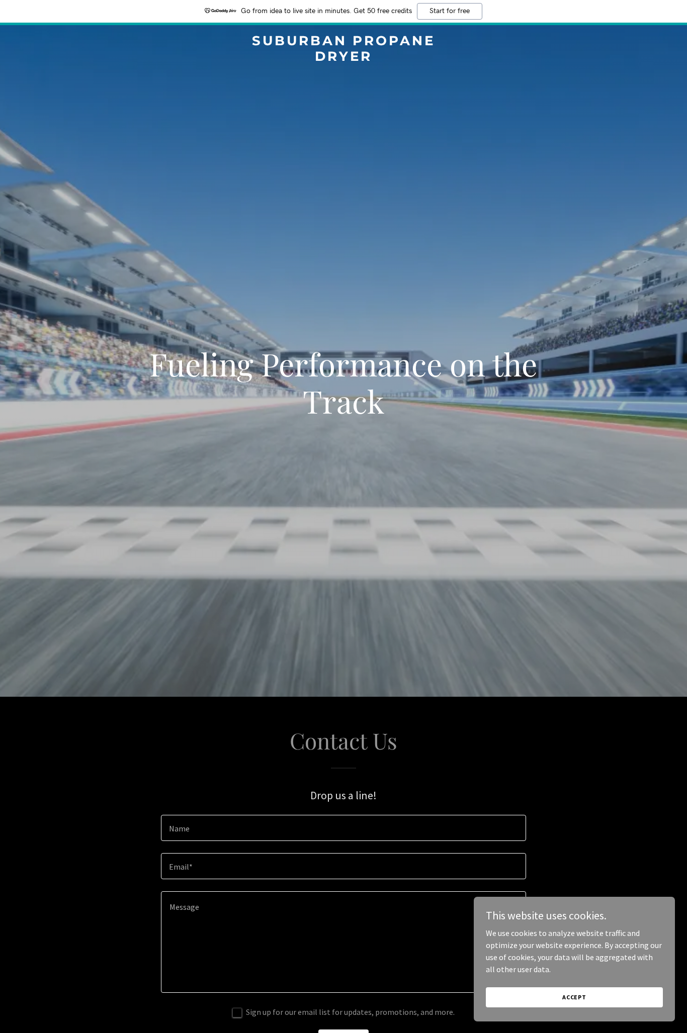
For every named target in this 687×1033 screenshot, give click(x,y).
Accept (574, 997)
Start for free (450, 11)
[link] (343, 58)
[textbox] (343, 828)
